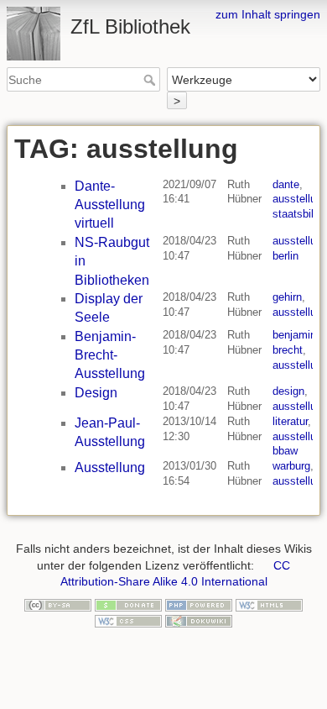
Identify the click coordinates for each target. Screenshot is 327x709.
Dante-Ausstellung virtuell (110, 205)
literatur (290, 421)
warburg (291, 466)
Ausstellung (110, 467)
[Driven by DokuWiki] (198, 620)
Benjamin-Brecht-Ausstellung (110, 355)
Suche (151, 80)
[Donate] (128, 604)
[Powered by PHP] (198, 604)
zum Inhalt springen (267, 14)
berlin (285, 255)
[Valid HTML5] (269, 604)
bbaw (285, 450)
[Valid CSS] (128, 620)
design (288, 391)
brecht (287, 350)
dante (285, 184)
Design (96, 393)
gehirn (287, 297)
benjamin (294, 334)
